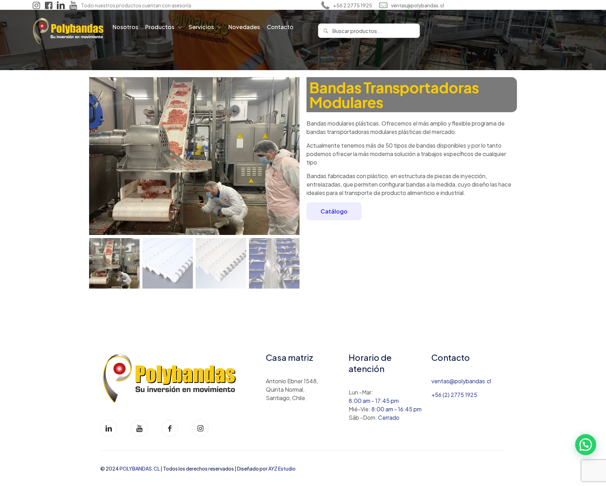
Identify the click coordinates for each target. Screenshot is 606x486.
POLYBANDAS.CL (140, 468)
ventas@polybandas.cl (461, 381)
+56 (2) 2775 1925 (454, 394)
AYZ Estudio (282, 468)
